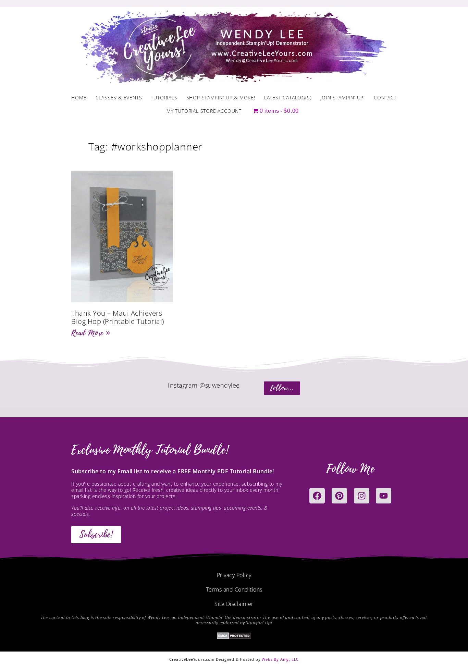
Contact (385, 97)
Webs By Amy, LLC (280, 659)
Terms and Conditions (234, 589)
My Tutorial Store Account (204, 111)
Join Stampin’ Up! (342, 97)
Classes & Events (119, 97)
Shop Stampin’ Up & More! (220, 97)
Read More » (90, 332)
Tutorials (164, 97)
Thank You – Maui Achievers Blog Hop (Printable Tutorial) (117, 317)
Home (78, 97)
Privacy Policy (234, 575)
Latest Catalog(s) (288, 97)
